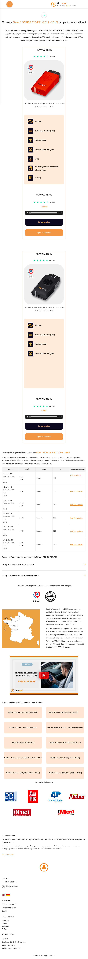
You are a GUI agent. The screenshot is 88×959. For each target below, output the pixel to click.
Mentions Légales (8, 945)
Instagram (5, 926)
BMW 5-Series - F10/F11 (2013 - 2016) (65, 773)
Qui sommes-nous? (9, 904)
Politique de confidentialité (11, 948)
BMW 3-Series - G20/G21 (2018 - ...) (65, 743)
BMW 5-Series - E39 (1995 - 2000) (65, 758)
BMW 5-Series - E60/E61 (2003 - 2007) (23, 773)
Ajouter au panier (44, 436)
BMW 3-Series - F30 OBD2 (23, 743)
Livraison (5, 939)
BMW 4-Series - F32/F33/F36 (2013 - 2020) (23, 758)
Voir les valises (75, 478)
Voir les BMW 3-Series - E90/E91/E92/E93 (65, 727)
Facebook (5, 920)
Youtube (5, 923)
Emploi (4, 911)
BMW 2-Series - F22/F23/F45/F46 (22, 712)
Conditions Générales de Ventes (13, 942)
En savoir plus (44, 426)
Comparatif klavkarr (9, 908)
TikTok (4, 929)
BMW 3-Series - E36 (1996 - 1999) (65, 712)
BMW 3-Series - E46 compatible (23, 727)
